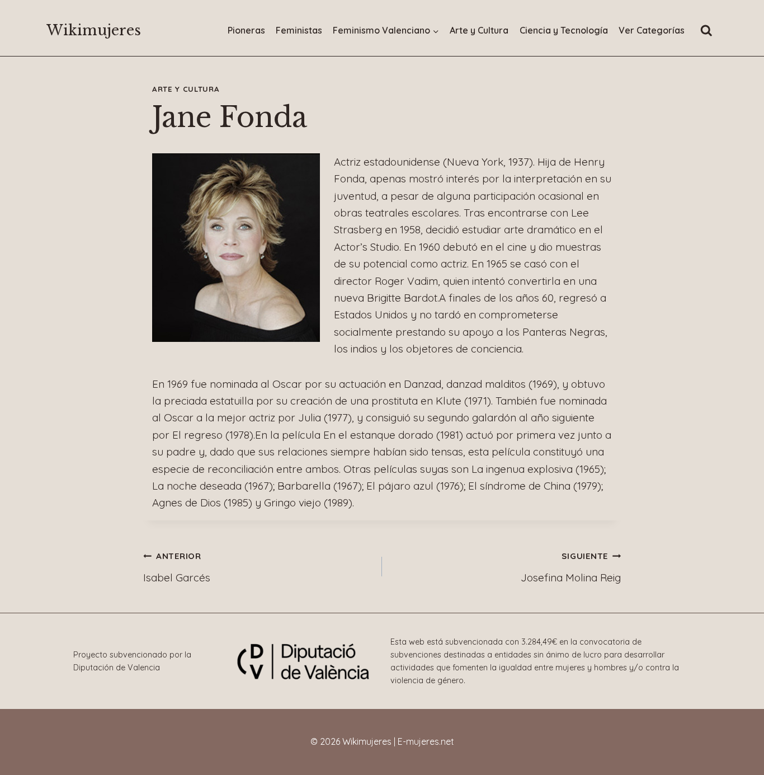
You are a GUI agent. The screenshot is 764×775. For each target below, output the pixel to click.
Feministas (299, 30)
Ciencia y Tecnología (564, 30)
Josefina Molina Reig (571, 567)
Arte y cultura (185, 88)
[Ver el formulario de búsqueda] (706, 31)
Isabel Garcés (176, 567)
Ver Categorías (652, 30)
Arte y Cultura (479, 30)
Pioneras (246, 30)
